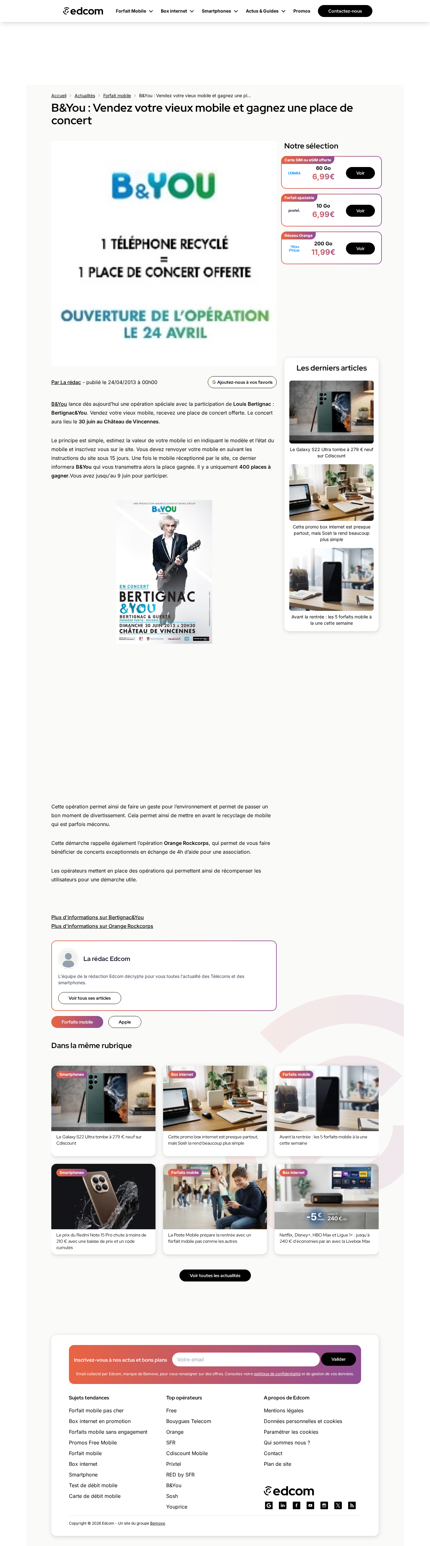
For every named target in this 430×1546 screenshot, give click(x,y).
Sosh (172, 1496)
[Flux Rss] (352, 1505)
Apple (125, 1022)
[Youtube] (310, 1505)
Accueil (58, 95)
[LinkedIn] (283, 1505)
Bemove (157, 1523)
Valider (338, 1359)
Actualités (85, 95)
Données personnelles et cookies (303, 1421)
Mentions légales (283, 1410)
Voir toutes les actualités (215, 1275)
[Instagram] (324, 1505)
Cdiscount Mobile (187, 1453)
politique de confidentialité (277, 1373)
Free (171, 1410)
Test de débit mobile (93, 1485)
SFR (170, 1442)
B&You (59, 404)
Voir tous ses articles (90, 998)
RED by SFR (180, 1474)
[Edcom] (83, 11)
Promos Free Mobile (93, 1442)
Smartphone (83, 1474)
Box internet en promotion (100, 1421)
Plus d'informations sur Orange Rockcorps (102, 926)
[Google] (269, 1505)
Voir (360, 173)
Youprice (176, 1507)
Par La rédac (66, 382)
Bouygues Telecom (188, 1421)
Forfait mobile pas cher (96, 1410)
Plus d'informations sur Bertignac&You (97, 917)
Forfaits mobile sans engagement (108, 1432)
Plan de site (277, 1464)
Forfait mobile (117, 95)
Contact (273, 1453)
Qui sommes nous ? (287, 1442)
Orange (175, 1432)
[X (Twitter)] (338, 1505)
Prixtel (173, 1464)
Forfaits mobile (77, 1022)
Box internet (83, 1464)
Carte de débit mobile (95, 1496)
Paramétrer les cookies (291, 1432)
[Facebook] (296, 1505)
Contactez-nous (345, 11)
